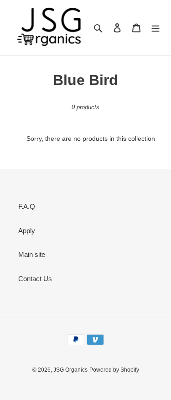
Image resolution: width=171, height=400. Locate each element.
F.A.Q (26, 206)
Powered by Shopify (114, 370)
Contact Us (35, 279)
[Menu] (155, 27)
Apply (26, 231)
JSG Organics (70, 370)
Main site (31, 254)
